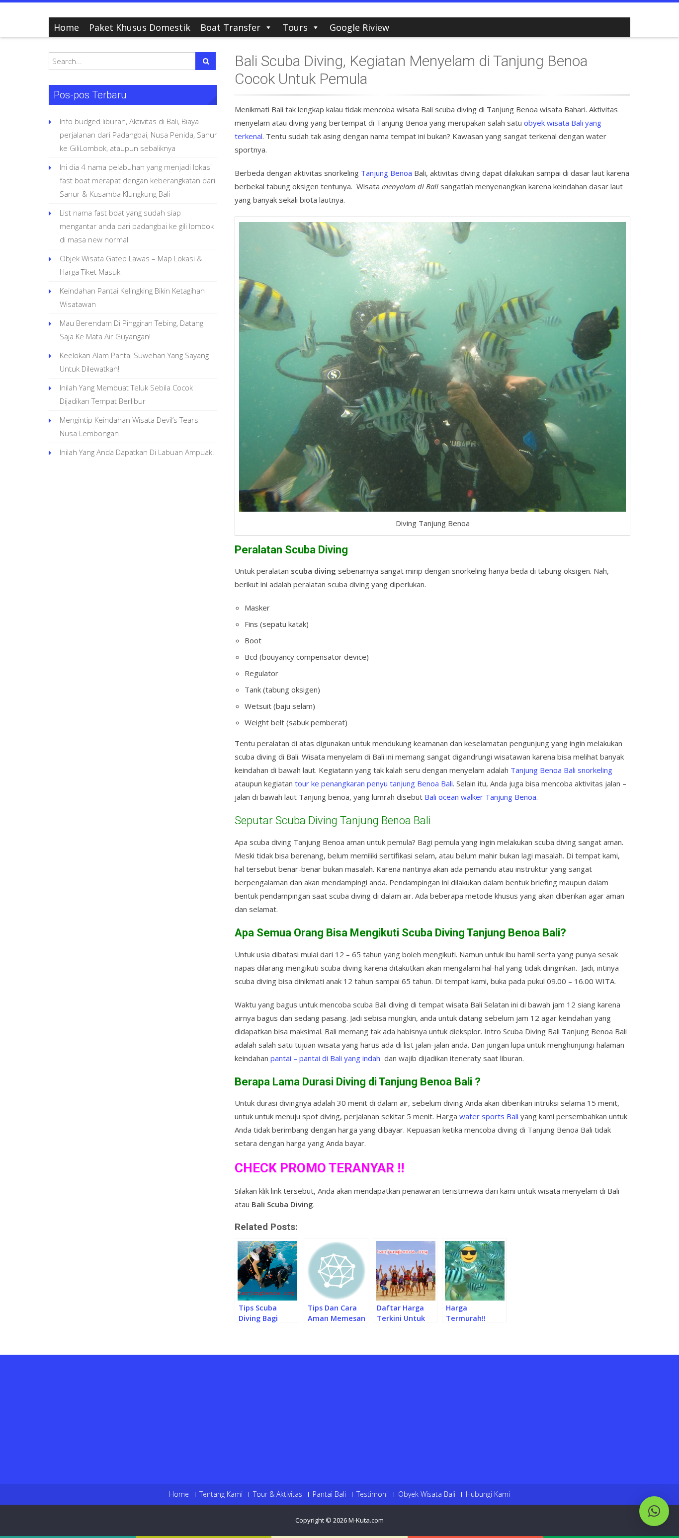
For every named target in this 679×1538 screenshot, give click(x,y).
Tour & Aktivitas (277, 1494)
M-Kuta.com (366, 1520)
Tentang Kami (221, 1494)
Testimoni (372, 1494)
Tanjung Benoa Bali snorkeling (561, 770)
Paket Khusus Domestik (139, 27)
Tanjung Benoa (386, 173)
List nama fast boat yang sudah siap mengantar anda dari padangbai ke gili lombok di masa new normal (137, 226)
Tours (295, 27)
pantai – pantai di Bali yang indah (325, 1058)
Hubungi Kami (488, 1494)
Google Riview (359, 27)
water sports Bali (488, 1116)
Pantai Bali (329, 1494)
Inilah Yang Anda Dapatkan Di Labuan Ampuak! (137, 452)
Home (66, 27)
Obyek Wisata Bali (426, 1494)
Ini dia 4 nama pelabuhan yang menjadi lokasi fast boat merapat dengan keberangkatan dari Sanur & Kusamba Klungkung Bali (137, 180)
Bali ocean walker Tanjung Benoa (480, 797)
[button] (654, 1511)
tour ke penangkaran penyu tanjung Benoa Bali (374, 783)
